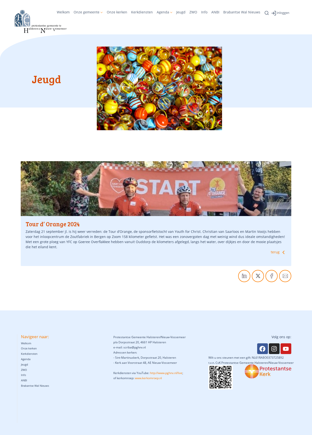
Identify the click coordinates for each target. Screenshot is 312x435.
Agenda (163, 12)
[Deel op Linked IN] (244, 276)
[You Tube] (286, 348)
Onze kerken (117, 12)
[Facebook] (262, 348)
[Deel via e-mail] (285, 276)
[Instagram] (274, 348)
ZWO (193, 12)
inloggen (283, 12)
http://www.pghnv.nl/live (166, 373)
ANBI (215, 12)
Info (204, 12)
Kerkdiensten (142, 12)
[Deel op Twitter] (258, 276)
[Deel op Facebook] (271, 276)
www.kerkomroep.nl (148, 378)
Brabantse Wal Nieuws (241, 12)
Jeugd (180, 12)
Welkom (63, 12)
